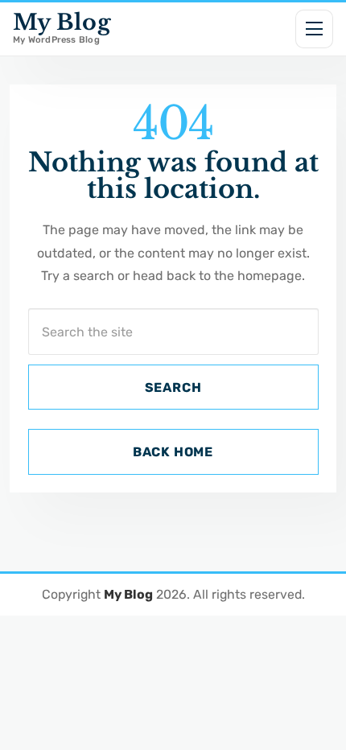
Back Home (173, 451)
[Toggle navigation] (314, 29)
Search (173, 387)
